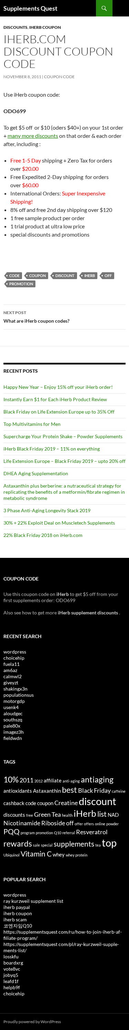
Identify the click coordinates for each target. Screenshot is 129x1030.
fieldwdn (12, 738)
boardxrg (13, 963)
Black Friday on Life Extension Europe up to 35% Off (59, 412)
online (100, 824)
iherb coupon (17, 913)
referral (68, 832)
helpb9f (11, 987)
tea (98, 845)
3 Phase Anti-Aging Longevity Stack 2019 (46, 510)
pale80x (11, 726)
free (29, 815)
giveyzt (10, 682)
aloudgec (13, 713)
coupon (37, 275)
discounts (14, 815)
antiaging (97, 779)
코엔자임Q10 (17, 926)
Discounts (15, 27)
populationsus (18, 695)
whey (59, 854)
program (28, 832)
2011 (26, 780)
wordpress (14, 652)
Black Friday (94, 790)
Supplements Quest (30, 8)
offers (89, 824)
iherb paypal (16, 907)
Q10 (57, 832)
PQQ (11, 831)
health (67, 815)
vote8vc (11, 969)
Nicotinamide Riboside (34, 823)
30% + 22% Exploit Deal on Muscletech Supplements (59, 523)
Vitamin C (36, 853)
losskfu (11, 956)
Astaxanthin (47, 791)
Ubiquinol (11, 855)
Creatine (66, 802)
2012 (38, 781)
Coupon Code (59, 76)
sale (36, 845)
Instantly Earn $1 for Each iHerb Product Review (55, 399)
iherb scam (15, 919)
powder (112, 824)
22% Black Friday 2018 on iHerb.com (43, 535)
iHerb (89, 275)
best (69, 789)
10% (11, 779)
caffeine (119, 791)
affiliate (53, 780)
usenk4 (11, 707)
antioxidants (17, 791)
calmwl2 (12, 676)
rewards (17, 843)
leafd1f (11, 981)
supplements (74, 843)
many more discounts (33, 135)
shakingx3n (15, 689)
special (47, 845)
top (109, 843)
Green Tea (47, 814)
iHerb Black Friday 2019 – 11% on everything (51, 449)
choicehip (13, 658)
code (14, 275)
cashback (13, 803)
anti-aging (71, 781)
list (102, 814)
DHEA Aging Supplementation (35, 473)
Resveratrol (92, 832)
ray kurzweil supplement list (33, 901)
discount (65, 275)
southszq (12, 719)
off (108, 275)
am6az (10, 670)
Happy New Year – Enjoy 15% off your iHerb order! (58, 387)
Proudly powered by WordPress (32, 1021)
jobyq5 (10, 975)
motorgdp (14, 701)
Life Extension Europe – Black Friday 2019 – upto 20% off (64, 461)
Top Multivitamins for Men (32, 424)
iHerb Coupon (45, 27)
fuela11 (11, 664)
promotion (21, 284)
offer (79, 824)
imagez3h (13, 732)
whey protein (76, 855)
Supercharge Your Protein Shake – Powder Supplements (62, 436)
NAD (113, 815)
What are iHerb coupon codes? (36, 317)
